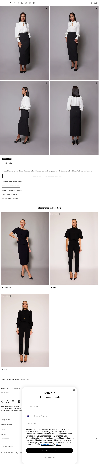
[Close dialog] (73, 389)
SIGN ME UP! (49, 451)
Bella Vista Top (6, 283)
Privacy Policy (46, 445)
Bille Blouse (53, 283)
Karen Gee (9, 447)
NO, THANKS (48, 458)
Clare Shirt (4, 364)
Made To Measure (13, 380)
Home (3, 380)
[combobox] (28, 416)
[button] (90, 3)
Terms (57, 445)
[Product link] (24, 245)
